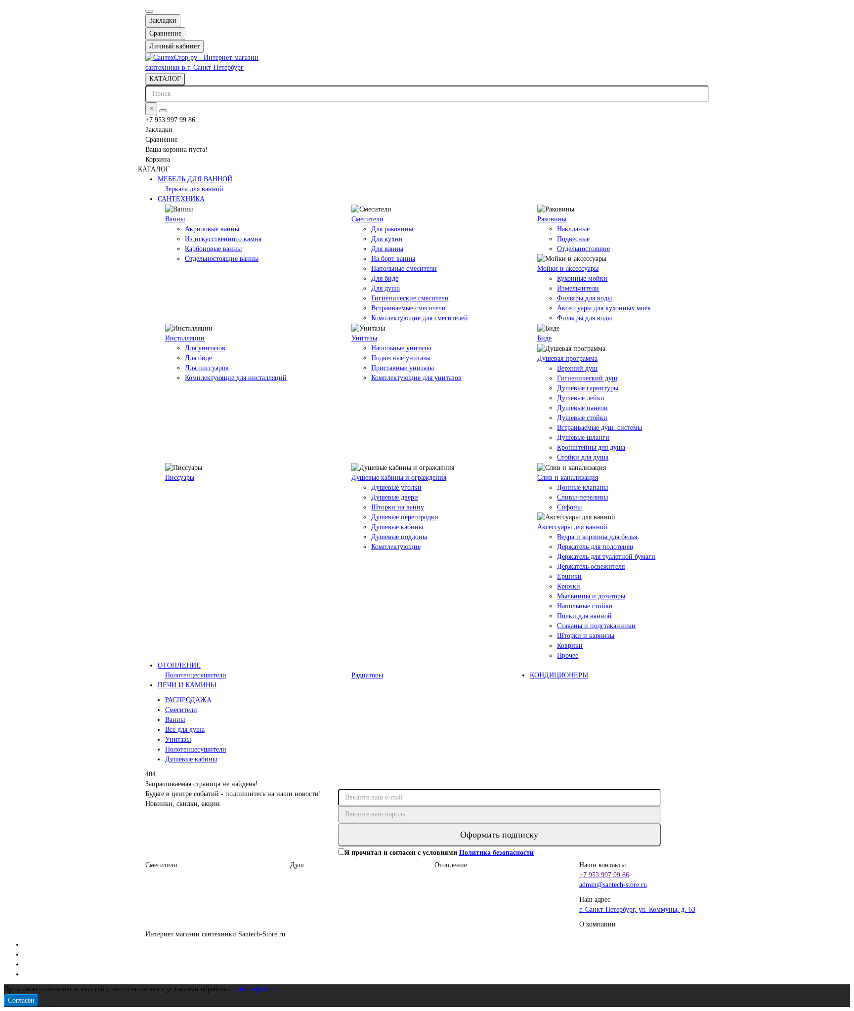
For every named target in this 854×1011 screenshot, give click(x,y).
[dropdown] (149, 11)
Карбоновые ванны (213, 249)
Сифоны (569, 507)
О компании (597, 924)
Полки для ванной (584, 616)
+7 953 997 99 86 (604, 875)
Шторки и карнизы (585, 635)
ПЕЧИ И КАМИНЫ (187, 685)
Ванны (175, 219)
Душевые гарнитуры (587, 388)
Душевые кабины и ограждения (398, 477)
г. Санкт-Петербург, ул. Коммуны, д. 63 (637, 909)
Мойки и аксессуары (567, 268)
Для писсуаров (207, 368)
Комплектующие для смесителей (419, 318)
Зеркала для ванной (194, 189)
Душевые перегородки (404, 517)
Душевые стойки (582, 417)
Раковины (551, 219)
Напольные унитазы (401, 348)
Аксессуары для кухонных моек (604, 308)
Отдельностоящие (583, 249)
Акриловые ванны (212, 229)
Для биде (384, 278)
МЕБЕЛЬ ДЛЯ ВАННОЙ (195, 179)
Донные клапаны (582, 487)
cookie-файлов (254, 989)
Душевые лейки (580, 398)
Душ (297, 865)
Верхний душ (577, 368)
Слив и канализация (567, 477)
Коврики (570, 645)
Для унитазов (205, 348)
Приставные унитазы (402, 368)
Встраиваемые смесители (408, 308)
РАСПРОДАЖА (188, 700)
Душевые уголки (396, 487)
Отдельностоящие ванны (221, 258)
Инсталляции (185, 338)
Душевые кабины (397, 527)
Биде (544, 338)
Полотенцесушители (195, 675)
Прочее (567, 655)
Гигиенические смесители (410, 298)
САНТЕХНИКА (181, 199)
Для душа (385, 288)
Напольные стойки (585, 606)
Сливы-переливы (582, 497)
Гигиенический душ (587, 378)
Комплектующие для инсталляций (236, 377)
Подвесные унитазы (400, 358)
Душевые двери (394, 497)
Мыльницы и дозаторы (591, 596)
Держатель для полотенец (595, 546)
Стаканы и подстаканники (596, 626)
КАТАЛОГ (165, 79)
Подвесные (573, 239)
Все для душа (185, 729)
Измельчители (578, 288)
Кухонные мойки (582, 278)
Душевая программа (567, 358)
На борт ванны (393, 258)
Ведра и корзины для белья (597, 537)
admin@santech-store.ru (613, 884)
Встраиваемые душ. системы (599, 427)
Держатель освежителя (591, 566)
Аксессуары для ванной (572, 527)
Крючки (568, 586)
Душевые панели (582, 408)
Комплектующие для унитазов (416, 377)
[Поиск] (163, 110)
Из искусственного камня (223, 239)
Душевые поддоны (399, 537)
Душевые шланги (583, 437)
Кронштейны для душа (591, 447)
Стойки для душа (582, 457)
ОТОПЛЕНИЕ (179, 665)
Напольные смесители (404, 268)
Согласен (21, 1000)
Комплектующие (396, 546)
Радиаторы (367, 675)
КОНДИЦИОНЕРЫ (559, 675)
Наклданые (573, 229)
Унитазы (364, 338)
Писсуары (179, 477)
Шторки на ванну (397, 507)
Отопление (450, 865)
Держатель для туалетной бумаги (606, 556)
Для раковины (392, 229)
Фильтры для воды (584, 298)
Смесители (367, 219)
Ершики (569, 576)
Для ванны (387, 249)
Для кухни (387, 239)
